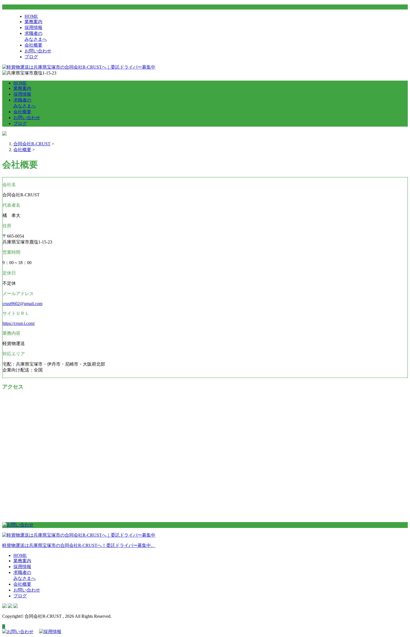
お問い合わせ (38, 51)
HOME (31, 16)
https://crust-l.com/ (19, 323)
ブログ (31, 56)
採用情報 (33, 27)
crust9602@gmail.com (22, 303)
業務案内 (33, 21)
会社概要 (33, 45)
